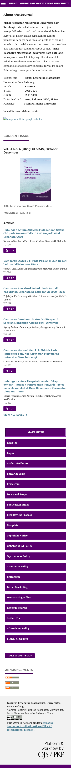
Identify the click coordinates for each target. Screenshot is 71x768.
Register (12, 442)
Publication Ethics (18, 504)
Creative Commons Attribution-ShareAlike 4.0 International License (30, 726)
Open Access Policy (18, 556)
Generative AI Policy (19, 545)
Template (12, 525)
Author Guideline (17, 463)
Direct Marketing (17, 587)
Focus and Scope (17, 494)
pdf (11, 250)
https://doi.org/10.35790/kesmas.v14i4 (31, 206)
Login (10, 453)
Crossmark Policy (17, 566)
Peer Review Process (19, 515)
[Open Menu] (3, 3)
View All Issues (13, 414)
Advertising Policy (18, 628)
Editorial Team (16, 473)
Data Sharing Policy (19, 597)
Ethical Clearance (17, 638)
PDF (11, 309)
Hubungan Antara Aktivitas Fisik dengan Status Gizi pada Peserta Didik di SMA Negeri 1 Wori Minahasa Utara (33, 233)
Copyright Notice (17, 535)
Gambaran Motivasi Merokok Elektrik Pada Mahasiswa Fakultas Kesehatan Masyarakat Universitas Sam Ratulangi (31, 354)
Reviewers (13, 484)
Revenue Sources (17, 607)
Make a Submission (19, 655)
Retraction (13, 576)
